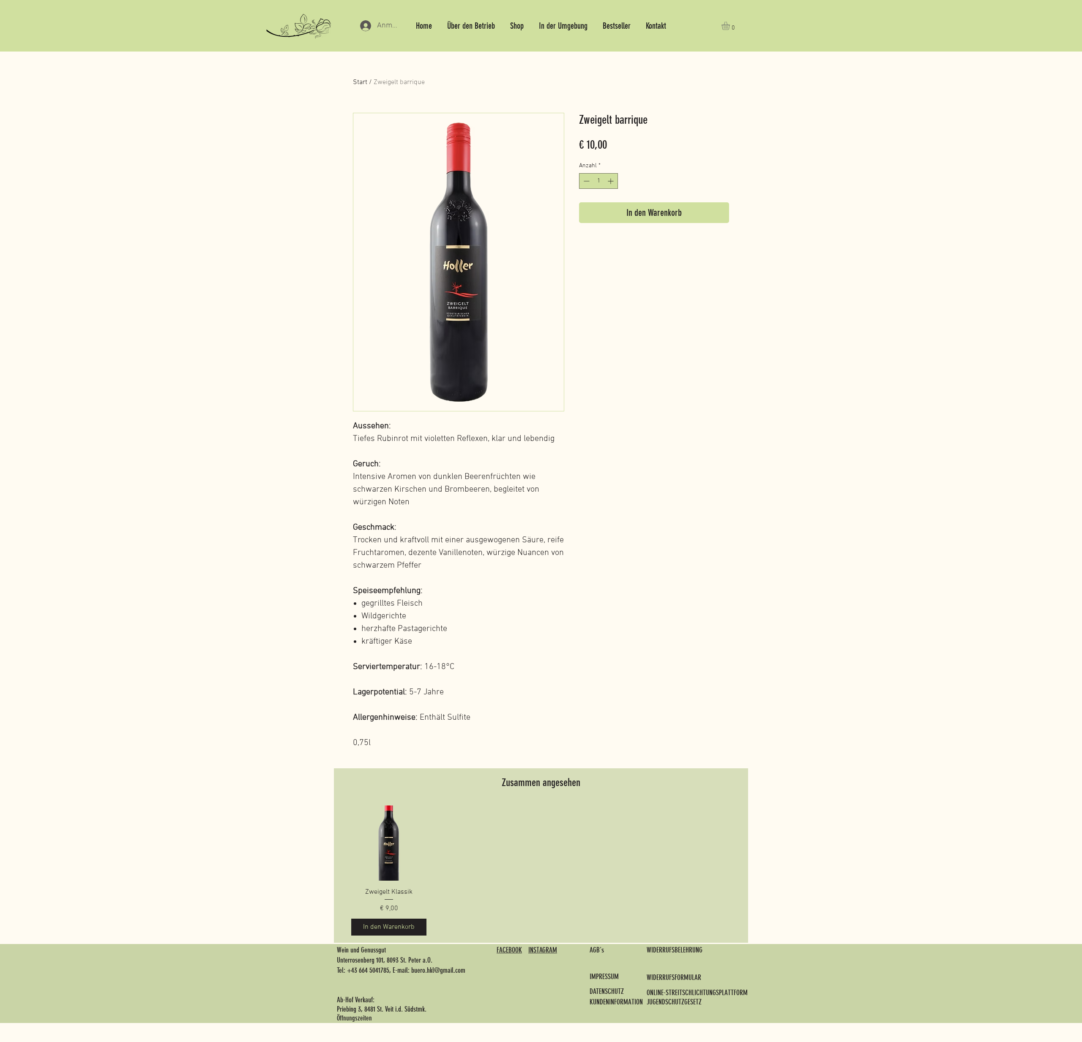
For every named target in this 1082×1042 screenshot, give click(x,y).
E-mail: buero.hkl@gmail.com (429, 970)
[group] (541, 870)
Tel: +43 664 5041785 (363, 970)
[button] (730, 26)
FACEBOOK (509, 950)
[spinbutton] (598, 181)
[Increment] (611, 181)
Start (360, 82)
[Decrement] (585, 181)
